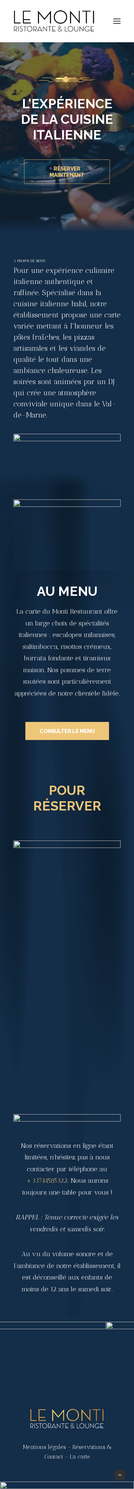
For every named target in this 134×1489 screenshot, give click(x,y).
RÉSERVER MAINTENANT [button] (67, 171)
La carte (80, 1456)
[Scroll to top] (120, 1474)
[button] (117, 21)
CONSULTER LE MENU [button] (67, 731)
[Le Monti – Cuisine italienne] (54, 21)
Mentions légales (44, 1447)
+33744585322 (47, 1180)
